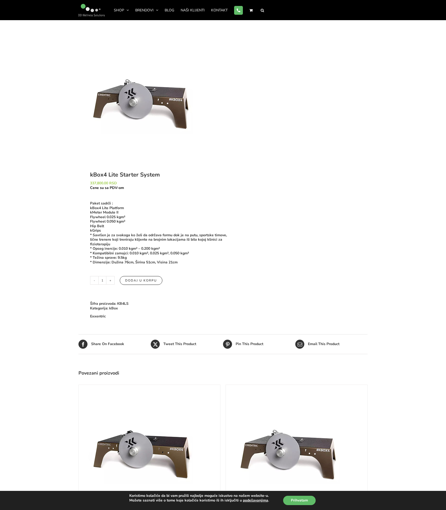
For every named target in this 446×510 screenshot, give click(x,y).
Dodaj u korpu (141, 280)
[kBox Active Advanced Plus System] (141, 387)
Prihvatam (299, 500)
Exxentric (98, 316)
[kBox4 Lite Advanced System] (288, 387)
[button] (262, 10)
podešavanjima (255, 500)
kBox (113, 308)
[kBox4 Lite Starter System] (147, 96)
